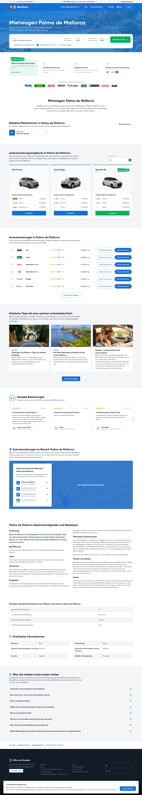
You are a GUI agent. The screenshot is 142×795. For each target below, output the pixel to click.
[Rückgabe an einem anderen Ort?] (12, 45)
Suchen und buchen (123, 250)
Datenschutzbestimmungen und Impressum (54, 774)
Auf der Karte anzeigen (28, 484)
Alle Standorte (125, 124)
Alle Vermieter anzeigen (71, 295)
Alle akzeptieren (128, 788)
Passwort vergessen (78, 767)
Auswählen (29, 213)
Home (14, 745)
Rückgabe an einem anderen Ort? (24, 45)
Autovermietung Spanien (37, 455)
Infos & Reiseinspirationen (69, 7)
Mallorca (45, 534)
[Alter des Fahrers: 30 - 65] (38, 45)
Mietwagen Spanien (24, 745)
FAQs (42, 767)
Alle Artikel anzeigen (71, 379)
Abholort (15, 38)
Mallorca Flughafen (23, 133)
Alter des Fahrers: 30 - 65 (47, 45)
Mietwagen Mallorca (38, 745)
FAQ (86, 7)
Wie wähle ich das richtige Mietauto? (51, 769)
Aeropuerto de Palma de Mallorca (20, 586)
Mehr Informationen (105, 250)
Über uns (43, 764)
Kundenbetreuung (96, 7)
